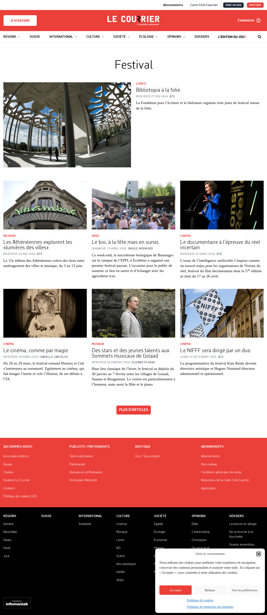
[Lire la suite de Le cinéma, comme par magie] (45, 313)
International (90, 516)
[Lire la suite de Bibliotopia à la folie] (67, 125)
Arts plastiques (126, 564)
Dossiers (236, 516)
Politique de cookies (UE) (20, 496)
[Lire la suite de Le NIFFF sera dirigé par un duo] (222, 313)
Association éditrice (16, 456)
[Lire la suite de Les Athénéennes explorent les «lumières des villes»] (45, 205)
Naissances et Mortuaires (86, 472)
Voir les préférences (244, 590)
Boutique (142, 446)
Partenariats (77, 464)
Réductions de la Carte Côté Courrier (225, 480)
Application (208, 488)
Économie (160, 540)
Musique (9, 235)
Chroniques (199, 540)
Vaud (95, 235)
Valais (7, 540)
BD (118, 548)
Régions (9, 516)
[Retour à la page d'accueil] (133, 21)
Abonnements (210, 456)
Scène (120, 556)
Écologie (159, 532)
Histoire (159, 548)
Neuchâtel (10, 532)
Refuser (210, 590)
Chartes (8, 472)
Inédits (120, 572)
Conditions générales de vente (221, 472)
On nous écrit (200, 548)
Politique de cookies (200, 600)
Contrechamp (201, 532)
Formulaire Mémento (83, 480)
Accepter (175, 590)
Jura (6, 556)
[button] (259, 554)
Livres (141, 83)
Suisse (46, 516)
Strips (120, 580)
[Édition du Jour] (232, 34)
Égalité (158, 524)
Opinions (199, 516)
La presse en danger (243, 524)
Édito (195, 524)
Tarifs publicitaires (81, 456)
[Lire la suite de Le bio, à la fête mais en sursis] (133, 205)
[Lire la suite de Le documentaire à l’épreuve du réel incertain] (222, 205)
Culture (123, 516)
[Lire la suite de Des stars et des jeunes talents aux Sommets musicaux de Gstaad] (133, 313)
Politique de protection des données (210, 607)
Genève (8, 524)
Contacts (9, 488)
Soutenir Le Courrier (16, 480)
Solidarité (85, 524)
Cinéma (185, 235)
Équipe (7, 464)
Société (160, 516)
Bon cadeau (209, 464)
